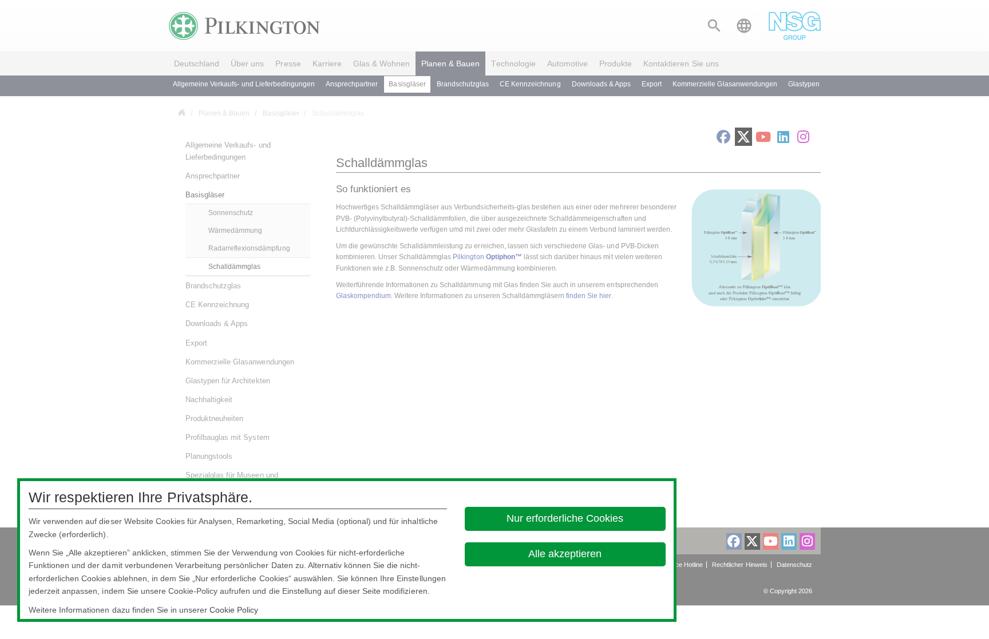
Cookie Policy (233, 609)
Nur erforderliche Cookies (565, 518)
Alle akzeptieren (565, 553)
